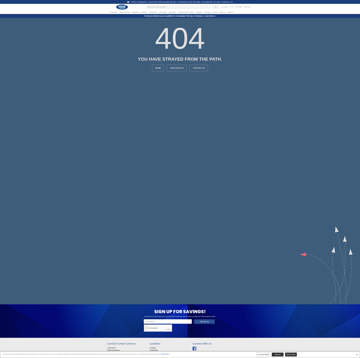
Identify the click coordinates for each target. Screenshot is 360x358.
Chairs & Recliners (125, 12)
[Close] (357, 354)
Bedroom (144, 12)
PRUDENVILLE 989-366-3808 (190, 2)
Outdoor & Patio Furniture (186, 12)
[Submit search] (216, 7)
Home (158, 68)
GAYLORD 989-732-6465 (211, 2)
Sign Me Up (204, 321)
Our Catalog (177, 68)
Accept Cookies (291, 354)
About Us (222, 12)
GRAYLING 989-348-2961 (167, 2)
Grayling (153, 348)
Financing (207, 12)
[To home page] (125, 7)
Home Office (163, 12)
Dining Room (153, 12)
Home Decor (172, 12)
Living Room (113, 12)
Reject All (277, 354)
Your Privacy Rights (263, 354)
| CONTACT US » (227, 2)
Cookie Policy (165, 354)
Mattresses (136, 12)
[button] (223, 7)
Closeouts (199, 12)
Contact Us (230, 12)
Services (214, 12)
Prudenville (154, 350)
